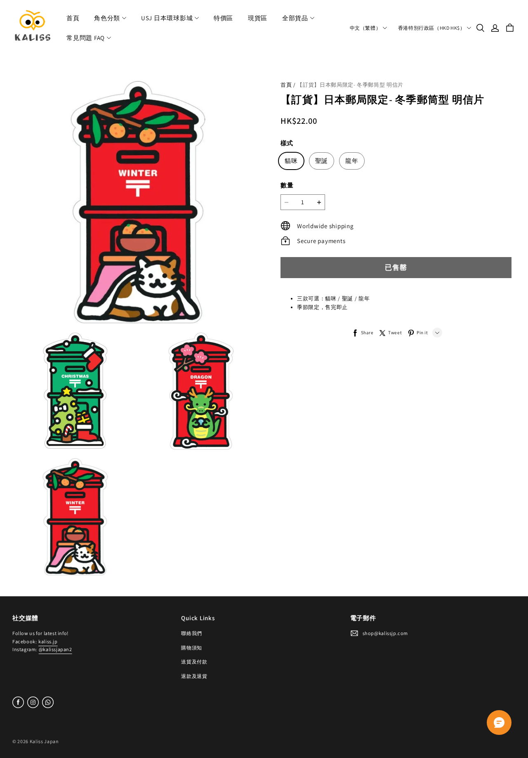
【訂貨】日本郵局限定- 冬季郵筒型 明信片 (350, 84)
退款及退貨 (194, 676)
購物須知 (191, 648)
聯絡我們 (191, 633)
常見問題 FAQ (85, 38)
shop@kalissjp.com (385, 633)
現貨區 (257, 18)
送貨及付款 (194, 662)
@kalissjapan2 (55, 649)
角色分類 (107, 18)
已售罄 (396, 267)
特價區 (223, 18)
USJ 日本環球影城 (167, 18)
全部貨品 (295, 18)
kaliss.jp (47, 641)
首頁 (73, 18)
